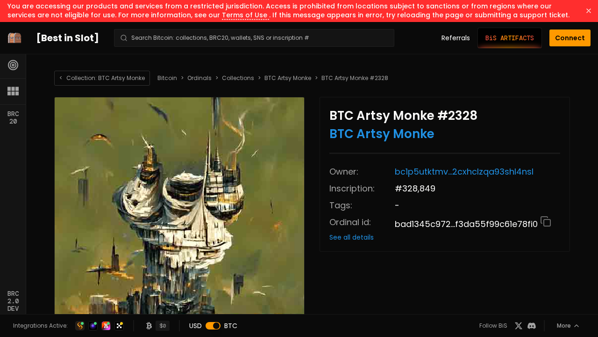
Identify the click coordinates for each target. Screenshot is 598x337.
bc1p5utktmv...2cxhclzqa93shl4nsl (464, 171)
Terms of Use (245, 15)
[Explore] (13, 65)
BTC (230, 325)
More (564, 326)
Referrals (455, 38)
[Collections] (13, 91)
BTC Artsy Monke (287, 78)
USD (195, 325)
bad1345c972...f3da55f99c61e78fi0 (467, 224)
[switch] (213, 326)
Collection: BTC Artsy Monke (102, 78)
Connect (570, 38)
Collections (238, 78)
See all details (351, 237)
